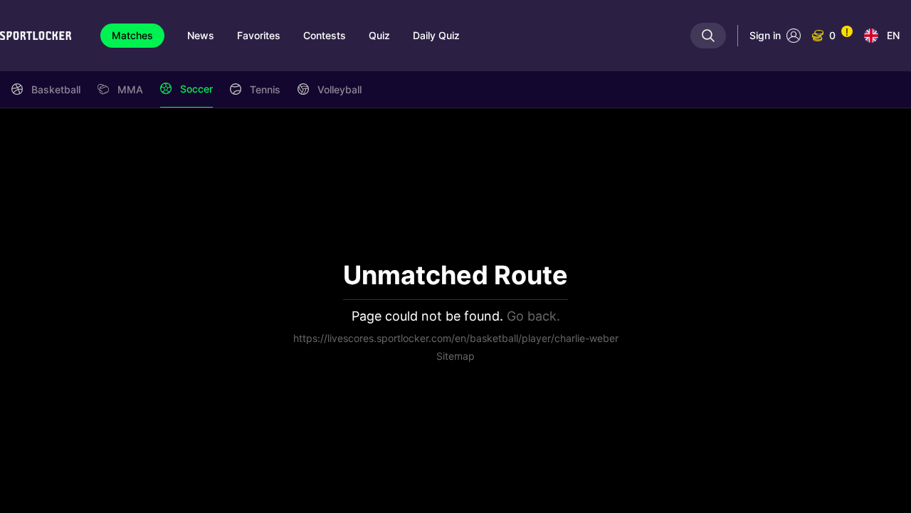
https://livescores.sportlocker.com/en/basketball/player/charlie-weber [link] (455, 338)
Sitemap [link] (455, 356)
